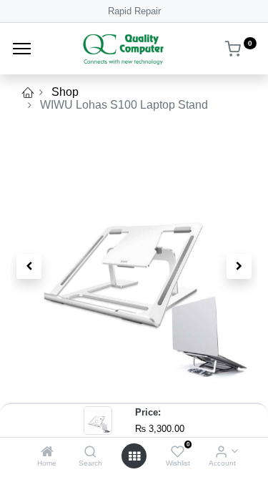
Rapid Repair (134, 11)
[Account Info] (221, 452)
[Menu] (21, 48)
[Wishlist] (177, 452)
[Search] (90, 452)
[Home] (47, 452)
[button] (29, 266)
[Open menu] (134, 456)
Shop (65, 92)
